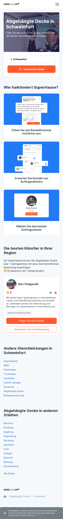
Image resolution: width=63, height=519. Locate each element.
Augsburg (8, 432)
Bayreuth (8, 457)
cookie (38, 515)
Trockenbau (10, 374)
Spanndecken (11, 361)
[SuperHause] (11, 4)
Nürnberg (8, 427)
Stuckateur (9, 378)
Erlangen (8, 453)
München (8, 423)
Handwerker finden (34, 69)
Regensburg (10, 436)
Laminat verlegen (12, 382)
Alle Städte (9, 473)
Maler (6, 365)
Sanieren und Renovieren (19, 313)
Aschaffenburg (11, 466)
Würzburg (9, 440)
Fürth (6, 449)
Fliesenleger (10, 369)
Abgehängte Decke (14, 391)
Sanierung (9, 387)
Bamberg (8, 462)
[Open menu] (57, 4)
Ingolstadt (9, 444)
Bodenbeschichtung (14, 395)
